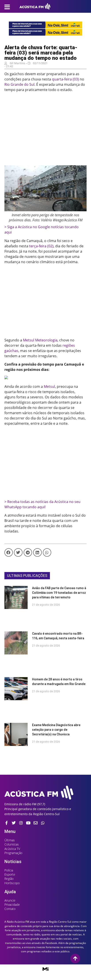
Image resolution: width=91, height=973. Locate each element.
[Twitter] (14, 823)
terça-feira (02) (41, 246)
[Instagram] (21, 823)
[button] (8, 552)
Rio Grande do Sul (19, 84)
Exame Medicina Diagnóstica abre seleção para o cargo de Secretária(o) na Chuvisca (56, 729)
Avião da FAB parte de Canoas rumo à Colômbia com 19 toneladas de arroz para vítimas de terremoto (59, 592)
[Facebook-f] (6, 823)
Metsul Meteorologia (40, 340)
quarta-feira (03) (65, 79)
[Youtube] (28, 823)
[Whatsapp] (43, 823)
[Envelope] (36, 823)
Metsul (49, 386)
